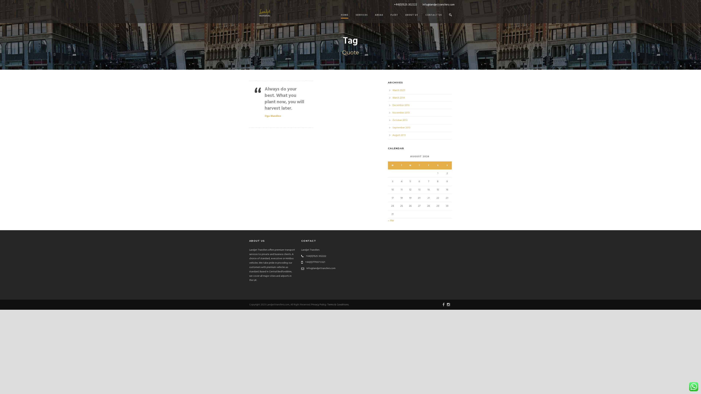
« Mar (391, 221)
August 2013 (399, 135)
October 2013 (399, 120)
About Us (411, 15)
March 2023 (398, 90)
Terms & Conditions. (338, 305)
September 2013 (401, 128)
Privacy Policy (318, 305)
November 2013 (401, 113)
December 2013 (400, 105)
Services (362, 15)
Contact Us (433, 15)
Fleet (394, 15)
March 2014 (398, 98)
